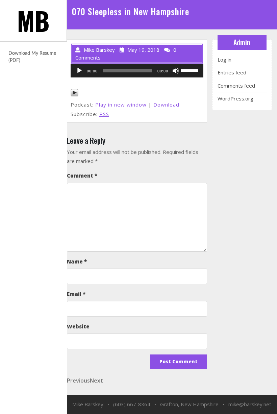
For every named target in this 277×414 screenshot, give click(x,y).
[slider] (190, 70)
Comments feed (236, 85)
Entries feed (232, 72)
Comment (82, 175)
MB (33, 20)
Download (166, 104)
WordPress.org (235, 98)
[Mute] (175, 70)
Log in (224, 59)
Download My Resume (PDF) (32, 57)
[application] (137, 70)
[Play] (79, 70)
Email (76, 294)
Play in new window (121, 104)
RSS (104, 114)
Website (78, 326)
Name (77, 261)
